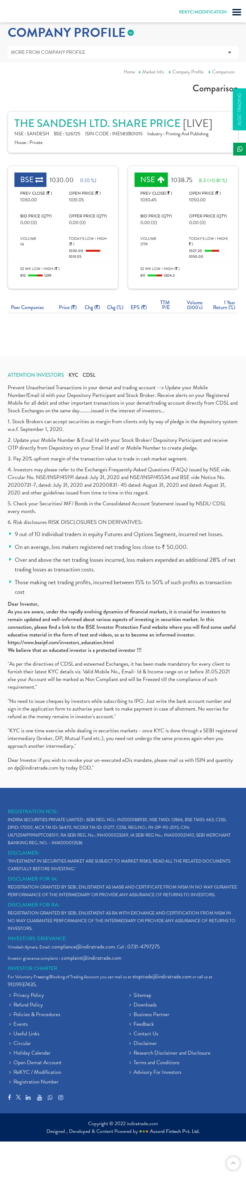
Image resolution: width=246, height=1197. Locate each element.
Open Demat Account (37, 1062)
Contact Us (146, 1034)
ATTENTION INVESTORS (36, 375)
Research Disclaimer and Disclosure (172, 1053)
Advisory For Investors (157, 1072)
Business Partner (151, 1014)
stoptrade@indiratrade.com (162, 977)
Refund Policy (28, 1005)
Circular (22, 1043)
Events (20, 1024)
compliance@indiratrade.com (83, 947)
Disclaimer (145, 1043)
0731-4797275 (143, 947)
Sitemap (142, 995)
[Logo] (21, 12)
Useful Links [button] (26, 1034)
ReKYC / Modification (37, 1072)
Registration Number (36, 1082)
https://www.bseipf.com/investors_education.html (61, 642)
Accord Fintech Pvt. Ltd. (175, 1131)
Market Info (153, 72)
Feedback (144, 1024)
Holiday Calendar (32, 1053)
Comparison (223, 72)
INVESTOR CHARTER (32, 968)
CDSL (89, 375)
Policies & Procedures (36, 1014)
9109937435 (22, 985)
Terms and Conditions (156, 1062)
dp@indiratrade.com (37, 768)
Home (129, 72)
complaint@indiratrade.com (91, 958)
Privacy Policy (28, 995)
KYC (73, 375)
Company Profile (188, 72)
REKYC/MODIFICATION (203, 12)
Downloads (145, 1005)
